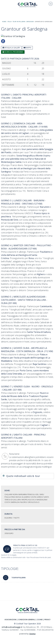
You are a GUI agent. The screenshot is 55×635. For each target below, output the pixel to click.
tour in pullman (19, 21)
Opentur (32, 634)
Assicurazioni (10, 619)
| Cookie (39, 619)
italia (9, 21)
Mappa (28, 48)
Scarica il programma (13, 52)
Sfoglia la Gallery (12, 48)
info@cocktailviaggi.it (12, 627)
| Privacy (46, 619)
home (4, 21)
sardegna (30, 21)
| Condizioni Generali (26, 619)
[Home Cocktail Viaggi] (27, 4)
